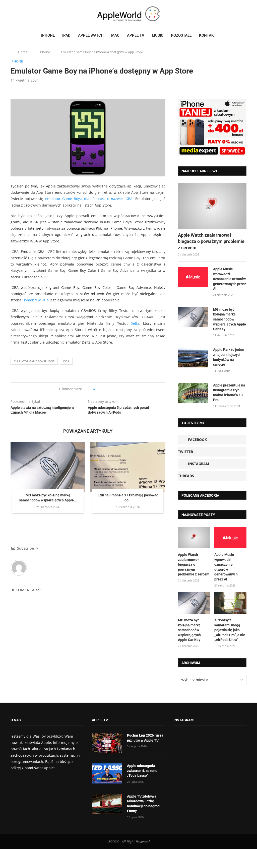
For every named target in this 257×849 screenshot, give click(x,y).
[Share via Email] (117, 388)
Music (157, 35)
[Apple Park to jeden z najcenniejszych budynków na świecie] (193, 357)
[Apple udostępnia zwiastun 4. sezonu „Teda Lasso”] (107, 773)
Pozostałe (181, 35)
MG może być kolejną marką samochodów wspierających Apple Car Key (229, 319)
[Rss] (32, 13)
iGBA (66, 361)
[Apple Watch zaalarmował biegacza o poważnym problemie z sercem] (212, 206)
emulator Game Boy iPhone (34, 361)
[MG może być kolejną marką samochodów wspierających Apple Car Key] (48, 467)
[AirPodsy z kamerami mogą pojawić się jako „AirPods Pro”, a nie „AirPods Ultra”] (230, 603)
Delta (135, 323)
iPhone (48, 35)
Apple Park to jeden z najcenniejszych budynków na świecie (228, 357)
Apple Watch (91, 35)
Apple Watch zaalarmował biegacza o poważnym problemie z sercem (211, 241)
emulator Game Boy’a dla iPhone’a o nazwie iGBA (89, 198)
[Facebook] (13, 13)
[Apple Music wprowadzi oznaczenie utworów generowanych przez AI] (193, 277)
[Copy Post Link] (110, 388)
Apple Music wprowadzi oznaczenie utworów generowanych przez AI (229, 279)
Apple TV (135, 35)
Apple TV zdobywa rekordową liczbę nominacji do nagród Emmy (143, 803)
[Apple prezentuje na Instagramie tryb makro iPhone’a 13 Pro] (193, 393)
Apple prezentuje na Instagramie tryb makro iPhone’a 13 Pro (229, 392)
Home (22, 52)
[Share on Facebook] (103, 388)
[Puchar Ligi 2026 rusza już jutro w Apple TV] (107, 743)
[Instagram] (22, 13)
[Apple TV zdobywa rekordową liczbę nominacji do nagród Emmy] (107, 804)
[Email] (38, 13)
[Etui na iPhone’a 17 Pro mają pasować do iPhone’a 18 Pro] (127, 467)
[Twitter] (17, 13)
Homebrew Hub (35, 300)
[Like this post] (97, 388)
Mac (115, 35)
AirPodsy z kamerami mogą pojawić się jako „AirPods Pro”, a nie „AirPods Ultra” (229, 630)
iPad (66, 35)
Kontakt (207, 35)
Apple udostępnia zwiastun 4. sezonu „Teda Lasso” (142, 770)
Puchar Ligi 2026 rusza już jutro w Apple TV (145, 737)
